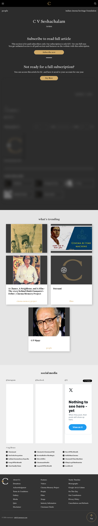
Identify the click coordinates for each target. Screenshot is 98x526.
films (71, 301)
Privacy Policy (73, 499)
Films (43, 495)
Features (44, 479)
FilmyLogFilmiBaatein (73, 462)
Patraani (57, 288)
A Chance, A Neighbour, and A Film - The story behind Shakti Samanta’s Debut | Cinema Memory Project (26, 291)
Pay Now (49, 78)
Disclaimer (17, 507)
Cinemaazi (12, 452)
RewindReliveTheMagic (45, 455)
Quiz (15, 503)
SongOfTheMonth (15, 462)
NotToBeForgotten (15, 455)
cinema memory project (27, 301)
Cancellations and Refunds (78, 503)
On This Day (73, 491)
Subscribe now (49, 52)
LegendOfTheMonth (44, 466)
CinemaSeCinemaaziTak (45, 452)
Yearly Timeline (74, 479)
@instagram (10, 380)
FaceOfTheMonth (71, 452)
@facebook (39, 380)
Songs (43, 499)
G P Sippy (35, 340)
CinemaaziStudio (43, 462)
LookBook (69, 466)
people (5, 11)
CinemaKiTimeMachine (74, 459)
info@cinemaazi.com (20, 517)
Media (15, 499)
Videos (43, 483)
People (43, 491)
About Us (16, 479)
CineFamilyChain (14, 466)
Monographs (73, 483)
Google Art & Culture (76, 487)
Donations (17, 483)
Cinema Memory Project (50, 487)
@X (66, 380)
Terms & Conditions (20, 491)
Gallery (16, 495)
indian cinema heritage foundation (81, 11)
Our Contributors (74, 495)
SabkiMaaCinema (71, 455)
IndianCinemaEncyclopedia (18, 459)
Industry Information (48, 503)
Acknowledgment (19, 487)
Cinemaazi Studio (47, 507)
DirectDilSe (41, 459)
